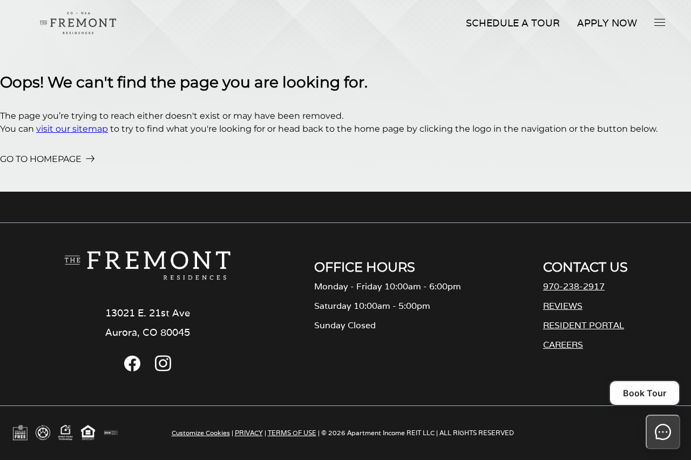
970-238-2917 (574, 286)
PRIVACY (249, 433)
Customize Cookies (201, 433)
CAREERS (563, 344)
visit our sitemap (72, 129)
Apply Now (607, 23)
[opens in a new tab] (132, 368)
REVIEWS (562, 306)
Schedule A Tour (513, 23)
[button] (659, 22)
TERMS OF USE (292, 433)
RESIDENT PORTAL (583, 325)
